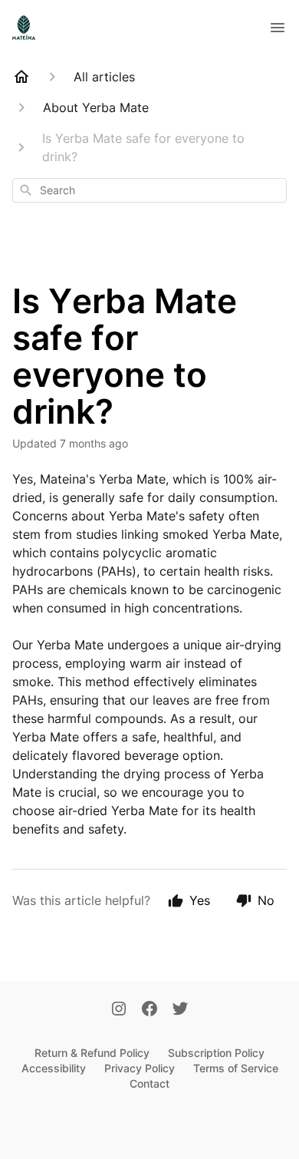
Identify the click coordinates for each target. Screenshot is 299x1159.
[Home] (21, 77)
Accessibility (53, 1068)
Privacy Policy (139, 1068)
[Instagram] (119, 1010)
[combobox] (149, 190)
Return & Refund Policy (92, 1052)
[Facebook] (149, 1010)
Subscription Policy (216, 1052)
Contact (149, 1083)
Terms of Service (235, 1068)
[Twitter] (180, 1010)
